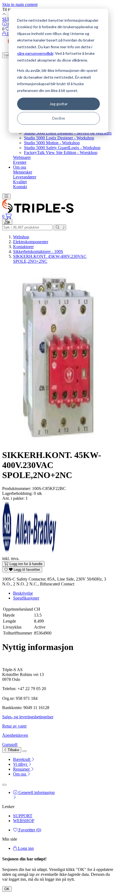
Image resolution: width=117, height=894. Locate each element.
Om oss (19, 167)
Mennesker (22, 172)
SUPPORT (22, 815)
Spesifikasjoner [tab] (26, 598)
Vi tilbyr (20, 764)
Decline (58, 118)
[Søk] (60, 227)
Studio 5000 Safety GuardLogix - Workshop (62, 147)
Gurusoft (9, 744)
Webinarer (22, 157)
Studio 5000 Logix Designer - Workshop (59, 138)
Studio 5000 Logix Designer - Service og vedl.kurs (68, 133)
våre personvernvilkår (35, 53)
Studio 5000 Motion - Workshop (52, 142)
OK (7, 889)
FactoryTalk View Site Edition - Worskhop (60, 152)
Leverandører (24, 177)
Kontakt (20, 186)
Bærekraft (22, 759)
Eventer (19, 162)
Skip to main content (20, 4)
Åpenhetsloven (15, 735)
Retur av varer (14, 726)
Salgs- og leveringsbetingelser (27, 716)
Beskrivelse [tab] (23, 593)
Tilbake (13, 750)
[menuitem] (64, 759)
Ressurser (22, 769)
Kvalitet (20, 182)
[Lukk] (24, 751)
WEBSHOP (23, 820)
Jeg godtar (59, 103)
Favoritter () (29, 830)
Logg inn (25, 848)
